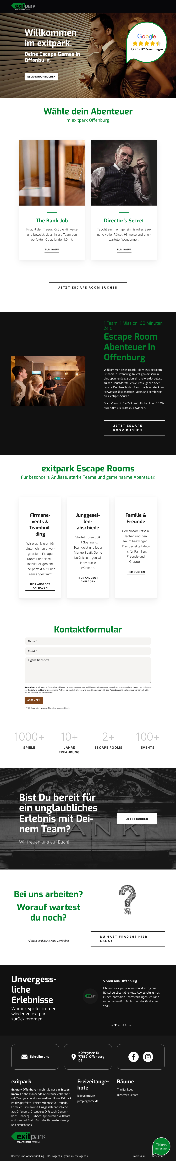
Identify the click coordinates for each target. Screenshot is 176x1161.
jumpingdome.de (87, 1101)
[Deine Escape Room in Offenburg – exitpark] (23, 6)
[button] (112, 1025)
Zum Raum (52, 249)
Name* (32, 641)
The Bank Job (125, 1089)
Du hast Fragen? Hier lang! (124, 939)
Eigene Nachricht (38, 660)
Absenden (34, 700)
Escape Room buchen (41, 76)
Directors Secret (127, 1095)
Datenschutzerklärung (56, 687)
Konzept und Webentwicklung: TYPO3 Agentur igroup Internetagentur (49, 1156)
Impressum (139, 1156)
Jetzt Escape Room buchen (88, 287)
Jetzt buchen (137, 818)
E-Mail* (32, 651)
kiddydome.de (86, 1096)
